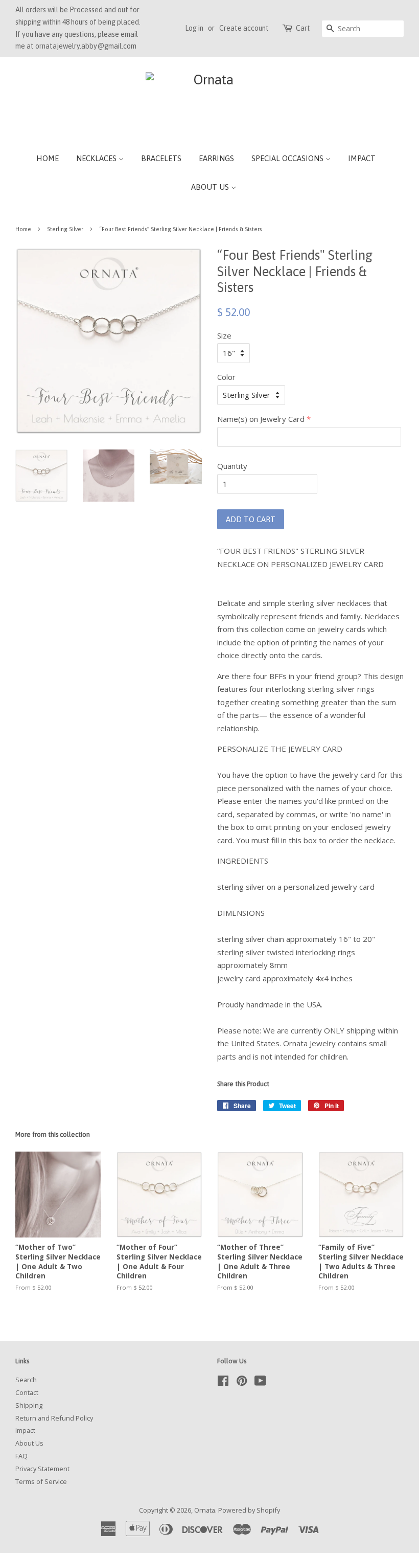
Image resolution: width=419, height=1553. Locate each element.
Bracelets (161, 158)
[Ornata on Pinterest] (241, 1382)
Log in (194, 28)
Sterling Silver (65, 229)
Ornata (204, 1510)
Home (47, 158)
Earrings (216, 158)
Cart (303, 28)
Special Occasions (288, 158)
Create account (244, 28)
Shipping (28, 1405)
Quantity (232, 466)
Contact (26, 1392)
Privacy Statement (42, 1468)
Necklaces (97, 158)
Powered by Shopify (249, 1510)
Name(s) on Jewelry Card (261, 419)
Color (226, 377)
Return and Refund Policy (54, 1418)
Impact (362, 158)
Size (224, 335)
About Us (211, 187)
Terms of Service (41, 1481)
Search (26, 1379)
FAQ (21, 1455)
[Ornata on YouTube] (260, 1382)
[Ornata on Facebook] (223, 1382)
